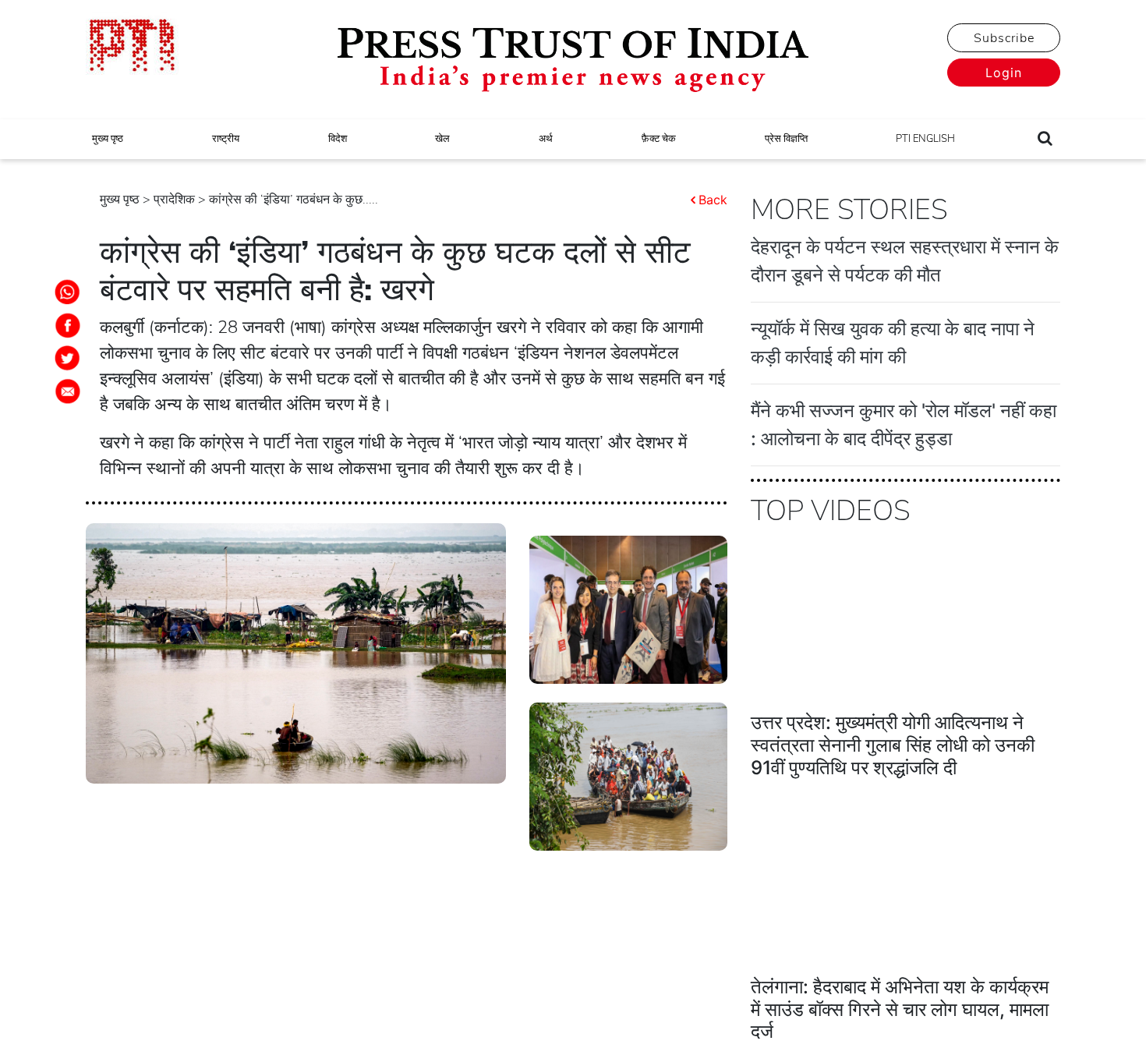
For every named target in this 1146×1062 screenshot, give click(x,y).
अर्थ (546, 139)
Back (713, 199)
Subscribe (1004, 38)
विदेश (337, 139)
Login (1003, 72)
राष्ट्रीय (225, 139)
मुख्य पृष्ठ (107, 139)
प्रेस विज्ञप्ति (786, 139)
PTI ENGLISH (925, 139)
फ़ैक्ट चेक (659, 139)
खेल (442, 139)
